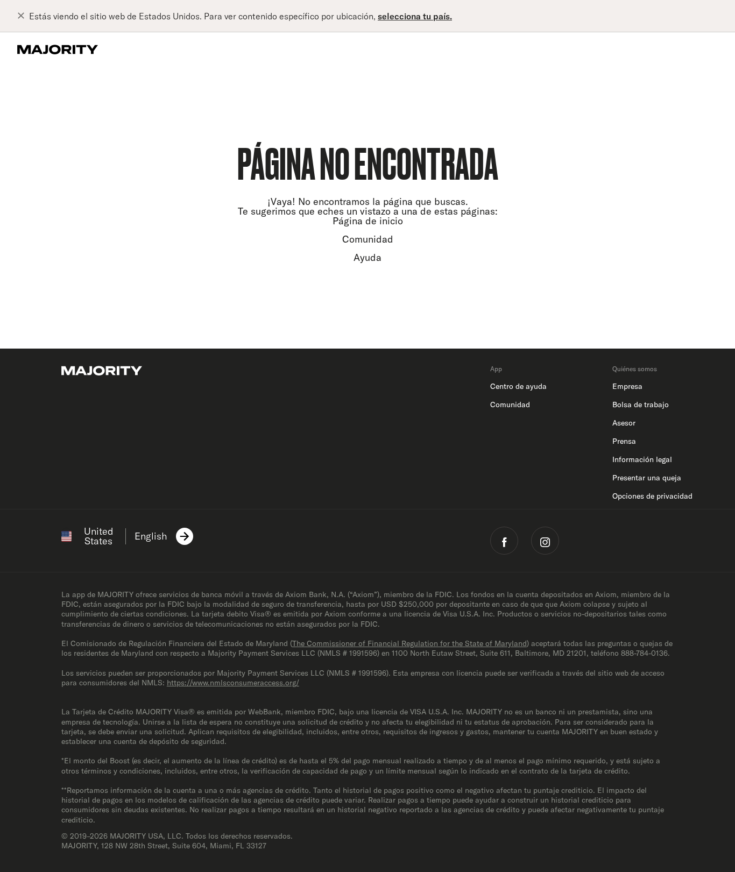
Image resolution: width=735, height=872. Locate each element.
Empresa (627, 386)
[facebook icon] (504, 541)
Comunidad (367, 239)
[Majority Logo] (57, 49)
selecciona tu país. (415, 16)
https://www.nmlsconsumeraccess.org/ (233, 682)
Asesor (623, 423)
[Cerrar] (23, 16)
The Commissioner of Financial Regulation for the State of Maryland (409, 643)
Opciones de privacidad (652, 496)
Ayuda (367, 257)
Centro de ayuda (518, 386)
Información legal (642, 459)
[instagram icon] (545, 541)
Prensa (624, 441)
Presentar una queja (646, 478)
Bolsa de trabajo (640, 404)
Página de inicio (368, 221)
